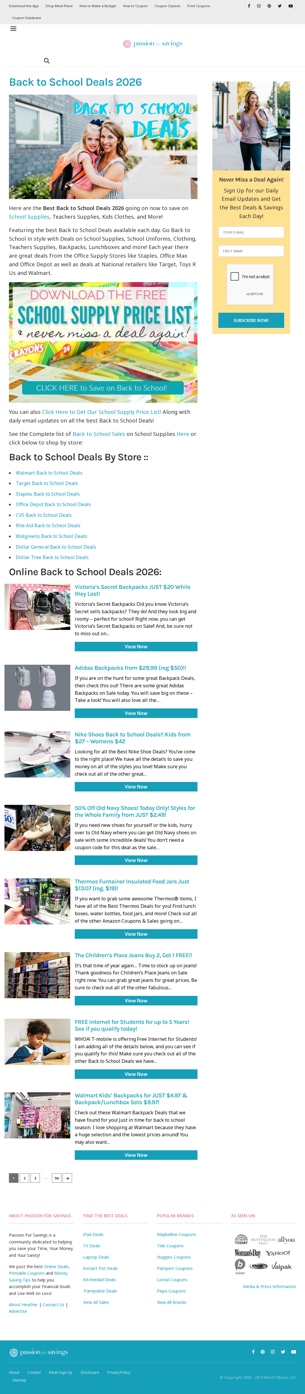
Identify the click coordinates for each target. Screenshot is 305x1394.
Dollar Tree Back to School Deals (52, 557)
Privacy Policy (119, 1372)
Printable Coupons (27, 1273)
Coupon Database (26, 17)
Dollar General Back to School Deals (56, 547)
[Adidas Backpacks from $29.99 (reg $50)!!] (37, 688)
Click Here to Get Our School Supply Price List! (101, 411)
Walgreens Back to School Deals (51, 536)
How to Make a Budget (98, 6)
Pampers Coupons (175, 1268)
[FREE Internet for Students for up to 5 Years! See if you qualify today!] (37, 1042)
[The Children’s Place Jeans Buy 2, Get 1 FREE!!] (37, 975)
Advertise (18, 1311)
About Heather (23, 1304)
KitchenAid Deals (99, 1279)
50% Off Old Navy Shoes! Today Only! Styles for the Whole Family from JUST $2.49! (135, 812)
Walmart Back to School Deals (49, 473)
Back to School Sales (99, 433)
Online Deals (56, 1266)
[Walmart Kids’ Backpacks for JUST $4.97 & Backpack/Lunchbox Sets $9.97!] (37, 1115)
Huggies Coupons (174, 1257)
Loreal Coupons (172, 1279)
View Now (136, 646)
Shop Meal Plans (59, 6)
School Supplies (29, 216)
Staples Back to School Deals (48, 494)
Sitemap (20, 1380)
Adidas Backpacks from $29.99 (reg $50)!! (130, 668)
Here (183, 433)
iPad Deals (93, 1234)
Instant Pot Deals (100, 1268)
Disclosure (90, 1372)
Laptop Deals (96, 1257)
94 (56, 1178)
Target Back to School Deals (47, 483)
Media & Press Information (269, 1286)
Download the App (24, 6)
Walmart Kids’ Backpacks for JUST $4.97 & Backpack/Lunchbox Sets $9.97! (131, 1099)
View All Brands (171, 1302)
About (14, 1372)
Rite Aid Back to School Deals (48, 525)
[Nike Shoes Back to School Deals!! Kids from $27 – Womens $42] (37, 754)
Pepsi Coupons (171, 1291)
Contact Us (53, 1304)
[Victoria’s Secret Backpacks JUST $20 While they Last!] (37, 607)
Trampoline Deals (100, 1291)
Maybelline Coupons (176, 1234)
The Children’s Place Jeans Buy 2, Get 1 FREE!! (133, 955)
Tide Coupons (170, 1246)
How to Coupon (135, 6)
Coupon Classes (167, 6)
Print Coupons (198, 6)
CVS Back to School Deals (44, 515)
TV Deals (91, 1246)
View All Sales (96, 1302)
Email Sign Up (60, 1372)
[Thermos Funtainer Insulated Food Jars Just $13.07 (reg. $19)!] (37, 901)
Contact (34, 1372)
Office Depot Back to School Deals (53, 504)
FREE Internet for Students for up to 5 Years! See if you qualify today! (132, 1025)
